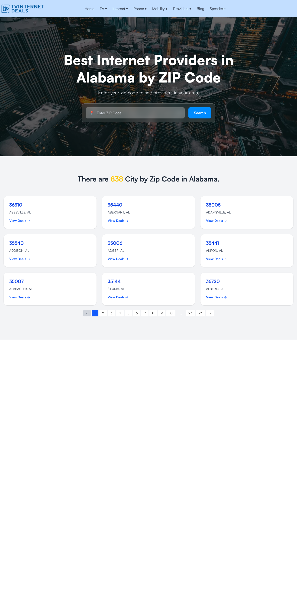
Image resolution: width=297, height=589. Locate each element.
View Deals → (19, 221)
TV (103, 8)
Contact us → (281, 8)
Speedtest (218, 8)
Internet (120, 8)
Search (200, 113)
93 (190, 313)
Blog (200, 8)
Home (89, 8)
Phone (140, 8)
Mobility (160, 8)
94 (201, 313)
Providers (182, 8)
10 (171, 313)
